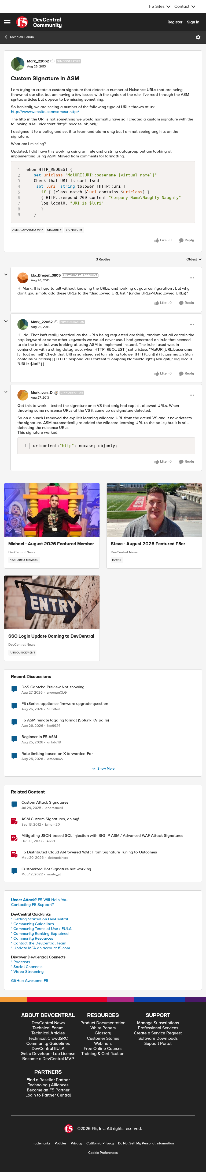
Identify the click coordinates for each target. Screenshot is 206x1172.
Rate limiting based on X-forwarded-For (57, 753)
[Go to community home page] (38, 22)
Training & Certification (102, 1053)
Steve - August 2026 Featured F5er (148, 544)
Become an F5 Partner (48, 1090)
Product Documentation (103, 1023)
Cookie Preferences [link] (103, 1153)
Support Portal (157, 1043)
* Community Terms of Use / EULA (41, 928)
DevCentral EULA (48, 1048)
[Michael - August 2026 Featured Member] (52, 510)
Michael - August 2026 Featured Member (51, 544)
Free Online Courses (103, 1048)
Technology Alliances (48, 1085)
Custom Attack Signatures (44, 802)
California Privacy (100, 1143)
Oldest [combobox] (194, 260)
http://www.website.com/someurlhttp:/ (45, 111)
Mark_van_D (42, 393)
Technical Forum (22, 37)
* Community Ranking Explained (40, 933)
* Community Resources (32, 938)
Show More (106, 769)
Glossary (103, 1033)
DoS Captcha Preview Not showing (52, 687)
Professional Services (158, 1028)
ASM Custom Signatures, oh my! (50, 819)
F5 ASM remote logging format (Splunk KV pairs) (65, 720)
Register (175, 22)
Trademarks (41, 1143)
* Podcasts (20, 961)
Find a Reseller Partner (48, 1080)
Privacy (76, 1143)
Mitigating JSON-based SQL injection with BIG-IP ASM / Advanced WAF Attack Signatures (102, 835)
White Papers (103, 1028)
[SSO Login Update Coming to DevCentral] (52, 602)
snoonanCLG (57, 693)
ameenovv (55, 759)
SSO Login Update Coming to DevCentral (51, 636)
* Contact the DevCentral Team (38, 943)
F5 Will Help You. (39, 899)
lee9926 (54, 726)
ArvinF (51, 841)
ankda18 (54, 742)
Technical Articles (48, 1033)
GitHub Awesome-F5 (29, 980)
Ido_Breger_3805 (46, 275)
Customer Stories (103, 1038)
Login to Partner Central (48, 1095)
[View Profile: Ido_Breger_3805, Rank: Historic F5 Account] (22, 278)
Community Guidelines (48, 1043)
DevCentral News (21, 552)
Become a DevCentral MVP (48, 1058)
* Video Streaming (27, 971)
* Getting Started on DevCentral (39, 919)
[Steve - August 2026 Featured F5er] (154, 510)
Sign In (193, 22)
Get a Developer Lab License (48, 1053)
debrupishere (58, 858)
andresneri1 (54, 808)
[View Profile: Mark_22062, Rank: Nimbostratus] (17, 64)
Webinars (103, 1043)
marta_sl (54, 874)
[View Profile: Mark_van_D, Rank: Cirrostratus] (22, 395)
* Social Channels (26, 966)
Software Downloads (158, 1038)
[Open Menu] (198, 37)
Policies (61, 1143)
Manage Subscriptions (158, 1023)
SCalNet (53, 709)
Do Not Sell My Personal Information (146, 1143)
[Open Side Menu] (7, 22)
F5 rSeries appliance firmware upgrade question (64, 703)
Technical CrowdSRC (48, 1038)
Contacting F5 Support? (32, 904)
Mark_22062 (38, 61)
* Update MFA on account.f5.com (40, 948)
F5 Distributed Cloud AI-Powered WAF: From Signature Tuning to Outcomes (89, 852)
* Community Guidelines (32, 923)
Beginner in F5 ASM (39, 737)
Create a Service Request (158, 1033)
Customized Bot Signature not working (56, 869)
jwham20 (52, 825)
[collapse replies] (6, 274)
